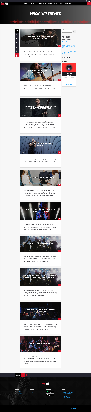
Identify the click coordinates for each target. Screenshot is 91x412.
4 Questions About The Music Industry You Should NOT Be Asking (40, 210)
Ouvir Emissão (68, 3)
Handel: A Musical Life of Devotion (40, 243)
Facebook (33, 391)
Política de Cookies (66, 394)
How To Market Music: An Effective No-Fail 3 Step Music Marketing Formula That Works (40, 276)
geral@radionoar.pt (20, 393)
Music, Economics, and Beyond (40, 344)
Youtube (33, 393)
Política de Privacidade (67, 393)
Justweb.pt (43, 408)
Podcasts (51, 3)
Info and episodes (69, 84)
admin (22, 45)
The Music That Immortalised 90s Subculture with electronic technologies (40, 107)
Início (26, 3)
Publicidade (65, 396)
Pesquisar (63, 29)
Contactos (65, 398)
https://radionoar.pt (19, 391)
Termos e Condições (66, 397)
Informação (32, 3)
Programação (39, 3)
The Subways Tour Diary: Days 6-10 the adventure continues (40, 37)
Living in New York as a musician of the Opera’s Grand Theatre (40, 71)
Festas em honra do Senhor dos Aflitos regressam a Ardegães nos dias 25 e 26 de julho (69, 52)
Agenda (57, 3)
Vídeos (62, 3)
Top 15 (46, 3)
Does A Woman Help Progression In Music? (40, 177)
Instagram (33, 392)
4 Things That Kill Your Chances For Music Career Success (40, 311)
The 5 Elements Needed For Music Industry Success (40, 144)
